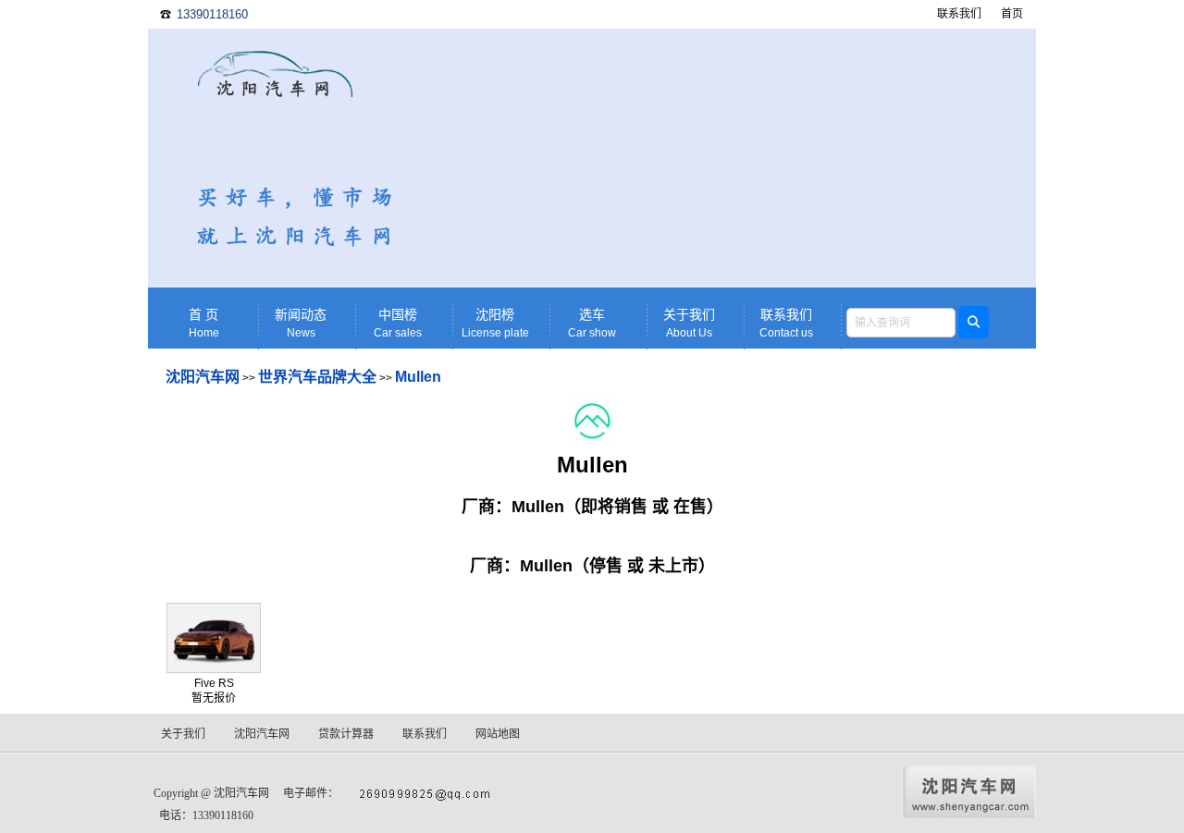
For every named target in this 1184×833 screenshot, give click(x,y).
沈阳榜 (495, 323)
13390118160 (212, 14)
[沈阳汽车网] (275, 161)
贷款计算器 (346, 734)
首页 (1012, 13)
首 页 (204, 323)
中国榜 (398, 323)
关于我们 (689, 323)
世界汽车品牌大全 (317, 377)
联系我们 (959, 13)
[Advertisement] (735, 158)
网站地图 (497, 734)
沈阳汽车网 (203, 377)
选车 (592, 323)
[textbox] (901, 322)
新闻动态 (301, 323)
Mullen (418, 377)
